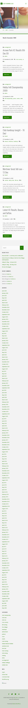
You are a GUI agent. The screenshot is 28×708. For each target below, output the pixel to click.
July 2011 (4, 546)
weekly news (5, 665)
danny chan (11, 180)
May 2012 (4, 522)
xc (23, 59)
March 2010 (5, 584)
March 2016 (5, 463)
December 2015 (5, 470)
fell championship (8, 98)
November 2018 (5, 437)
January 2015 (5, 496)
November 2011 (5, 537)
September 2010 (6, 570)
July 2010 (4, 575)
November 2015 (5, 473)
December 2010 (5, 563)
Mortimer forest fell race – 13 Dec (13, 170)
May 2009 (4, 608)
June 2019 (4, 421)
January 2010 (5, 589)
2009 (6, 30)
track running (5, 650)
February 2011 (5, 558)
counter (6, 180)
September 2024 (6, 314)
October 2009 (5, 596)
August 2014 (5, 508)
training (4, 655)
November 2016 (5, 444)
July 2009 (4, 603)
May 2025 (4, 298)
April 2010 (4, 582)
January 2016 (5, 468)
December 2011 (5, 534)
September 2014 (6, 506)
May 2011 (4, 551)
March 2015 (5, 492)
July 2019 (4, 418)
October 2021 (5, 364)
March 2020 (5, 399)
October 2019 (5, 411)
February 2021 (5, 380)
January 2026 (5, 293)
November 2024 (5, 309)
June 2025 (4, 295)
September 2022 (6, 345)
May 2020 (4, 395)
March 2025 (5, 302)
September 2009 (6, 598)
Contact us (8, 274)
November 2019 (5, 409)
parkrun (4, 634)
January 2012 (5, 532)
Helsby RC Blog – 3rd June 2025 (9, 262)
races (3, 636)
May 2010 (4, 579)
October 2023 (5, 326)
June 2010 (4, 577)
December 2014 (5, 499)
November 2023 (5, 324)
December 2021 (5, 361)
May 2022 (4, 352)
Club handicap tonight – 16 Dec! (14, 131)
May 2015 (4, 487)
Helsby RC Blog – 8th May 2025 (9, 264)
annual (6, 141)
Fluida (13, 703)
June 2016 (4, 456)
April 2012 (4, 525)
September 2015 (6, 477)
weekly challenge (6, 662)
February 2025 (5, 305)
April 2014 (4, 518)
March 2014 (5, 520)
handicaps (4, 629)
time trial (4, 648)
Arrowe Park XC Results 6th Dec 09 (14, 51)
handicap (16, 141)
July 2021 (4, 371)
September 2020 (6, 387)
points (14, 98)
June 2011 (4, 548)
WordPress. (18, 703)
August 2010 (5, 572)
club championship (6, 615)
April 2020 (4, 397)
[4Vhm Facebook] (9, 694)
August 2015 (5, 480)
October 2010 (5, 567)
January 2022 (5, 359)
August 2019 (5, 416)
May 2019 (4, 423)
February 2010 (5, 586)
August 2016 (5, 451)
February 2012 (5, 530)
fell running (4, 624)
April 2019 (4, 425)
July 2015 (4, 482)
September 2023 (6, 328)
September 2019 (6, 413)
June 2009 (4, 605)
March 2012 (5, 527)
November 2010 (5, 565)
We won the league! (6, 267)
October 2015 (5, 475)
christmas (10, 141)
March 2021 (5, 378)
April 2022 (4, 354)
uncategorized (7, 47)
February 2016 (5, 466)
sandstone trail (5, 646)
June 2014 (4, 513)
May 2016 (4, 458)
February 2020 (5, 402)
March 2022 (5, 357)
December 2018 (5, 435)
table (21, 98)
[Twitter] (12, 694)
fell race (16, 180)
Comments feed (5, 676)
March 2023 (5, 338)
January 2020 (5, 404)
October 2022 (5, 342)
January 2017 (5, 440)
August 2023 (5, 331)
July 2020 (4, 390)
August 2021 (5, 369)
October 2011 (5, 539)
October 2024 (5, 312)
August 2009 (5, 601)
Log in (3, 672)
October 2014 (5, 504)
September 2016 (6, 449)
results (18, 98)
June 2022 (4, 350)
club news (4, 617)
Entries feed (4, 674)
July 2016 (4, 454)
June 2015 (4, 485)
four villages (5, 627)
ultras (3, 657)
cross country (19, 59)
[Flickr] (18, 694)
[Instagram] (15, 694)
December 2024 (5, 307)
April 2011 (4, 553)
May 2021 (4, 373)
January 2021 (5, 383)
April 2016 (4, 461)
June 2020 (4, 392)
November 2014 (5, 501)
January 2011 (5, 560)
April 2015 (4, 489)
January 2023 (5, 340)
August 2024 (5, 316)
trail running (5, 653)
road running (5, 641)
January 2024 (5, 319)
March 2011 (5, 556)
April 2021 (4, 376)
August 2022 (5, 347)
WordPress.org (5, 679)
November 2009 (5, 593)
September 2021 (6, 366)
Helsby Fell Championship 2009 (13, 88)
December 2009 (5, 591)
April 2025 (4, 300)
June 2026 (4, 290)
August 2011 (5, 544)
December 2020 (5, 385)
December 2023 (5, 321)
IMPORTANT (5, 631)
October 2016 (5, 447)
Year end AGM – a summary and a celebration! (12, 255)
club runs (4, 620)
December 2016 (5, 442)
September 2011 (6, 541)
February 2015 (5, 494)
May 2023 (4, 335)
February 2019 (5, 430)
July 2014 (4, 511)
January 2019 (5, 432)
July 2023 (4, 333)
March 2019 (5, 428)
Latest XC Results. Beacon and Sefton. (13, 211)
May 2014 (4, 515)
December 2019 (5, 406)
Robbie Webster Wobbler (7, 643)
